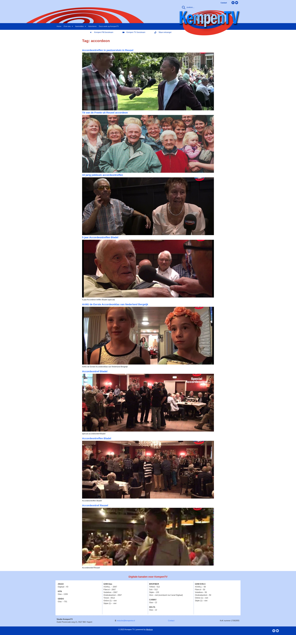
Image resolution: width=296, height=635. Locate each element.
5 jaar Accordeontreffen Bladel (100, 237)
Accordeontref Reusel (95, 505)
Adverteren (92, 26)
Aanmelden (79, 26)
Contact (171, 621)
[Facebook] (232, 2)
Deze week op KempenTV (109, 26)
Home (59, 26)
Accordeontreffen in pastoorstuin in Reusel (107, 50)
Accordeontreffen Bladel (96, 438)
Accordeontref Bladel (94, 371)
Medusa (149, 629)
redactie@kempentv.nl (126, 621)
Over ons (67, 26)
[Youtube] (236, 2)
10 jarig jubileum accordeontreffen (102, 175)
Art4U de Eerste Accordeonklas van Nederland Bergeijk (115, 304)
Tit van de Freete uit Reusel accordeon (105, 112)
